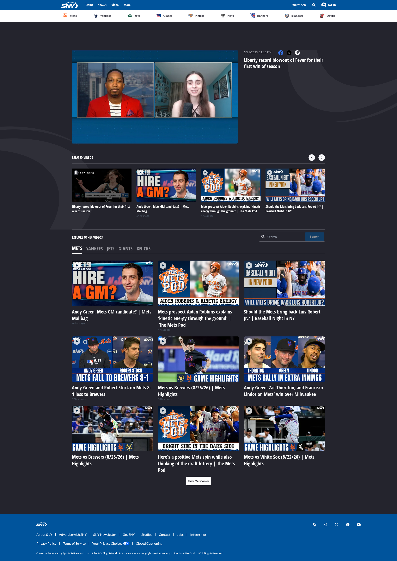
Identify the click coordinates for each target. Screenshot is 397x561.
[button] (328, 5)
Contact (164, 534)
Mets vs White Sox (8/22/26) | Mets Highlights (279, 460)
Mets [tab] (77, 248)
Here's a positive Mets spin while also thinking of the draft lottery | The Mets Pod (196, 463)
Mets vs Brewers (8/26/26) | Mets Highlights (191, 390)
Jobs (180, 534)
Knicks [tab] (144, 248)
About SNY (44, 534)
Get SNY (129, 534)
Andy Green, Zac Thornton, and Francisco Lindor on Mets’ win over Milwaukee (283, 390)
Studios (146, 534)
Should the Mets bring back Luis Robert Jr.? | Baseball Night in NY (282, 315)
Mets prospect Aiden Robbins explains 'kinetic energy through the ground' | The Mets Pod (195, 318)
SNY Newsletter (104, 534)
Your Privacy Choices (107, 543)
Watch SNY (299, 5)
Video (115, 5)
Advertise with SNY (73, 534)
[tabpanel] (198, 373)
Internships (198, 534)
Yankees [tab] (94, 248)
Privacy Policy (46, 543)
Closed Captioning (149, 543)
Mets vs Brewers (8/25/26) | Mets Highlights (105, 460)
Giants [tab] (125, 248)
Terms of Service (74, 543)
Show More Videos (198, 480)
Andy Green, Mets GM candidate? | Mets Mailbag (111, 315)
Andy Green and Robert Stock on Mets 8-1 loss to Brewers (111, 390)
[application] (155, 97)
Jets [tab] (110, 248)
